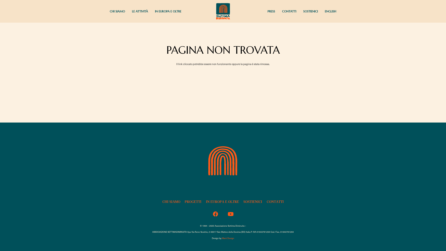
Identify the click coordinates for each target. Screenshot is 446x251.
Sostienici (252, 201)
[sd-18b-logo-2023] (223, 11)
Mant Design (228, 238)
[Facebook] (215, 214)
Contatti (275, 201)
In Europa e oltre (222, 201)
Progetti (193, 201)
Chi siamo (171, 201)
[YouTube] (230, 214)
